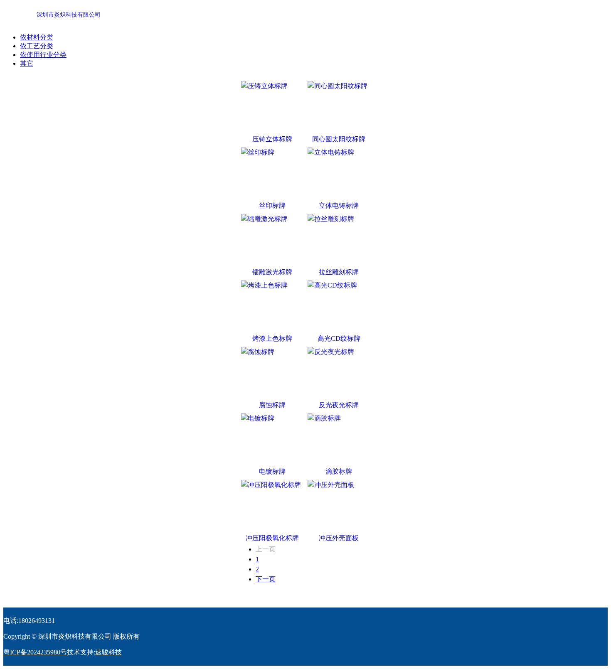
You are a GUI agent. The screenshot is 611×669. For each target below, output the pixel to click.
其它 (26, 63)
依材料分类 (36, 37)
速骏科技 (108, 652)
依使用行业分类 (43, 54)
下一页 (266, 579)
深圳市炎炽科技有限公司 (69, 15)
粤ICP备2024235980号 (35, 652)
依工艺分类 (36, 45)
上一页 (266, 549)
